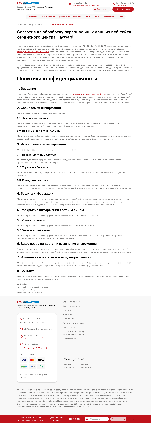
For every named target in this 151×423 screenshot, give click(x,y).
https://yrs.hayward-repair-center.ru (33, 51)
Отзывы (97, 17)
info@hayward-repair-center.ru (38, 329)
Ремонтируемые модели (74, 323)
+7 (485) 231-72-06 (125, 3)
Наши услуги (69, 327)
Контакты (87, 17)
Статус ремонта (103, 9)
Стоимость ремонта (72, 302)
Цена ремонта (64, 17)
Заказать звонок (124, 9)
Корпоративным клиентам (113, 17)
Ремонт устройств (49, 17)
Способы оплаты (70, 338)
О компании (32, 17)
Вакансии (77, 17)
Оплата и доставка (71, 306)
